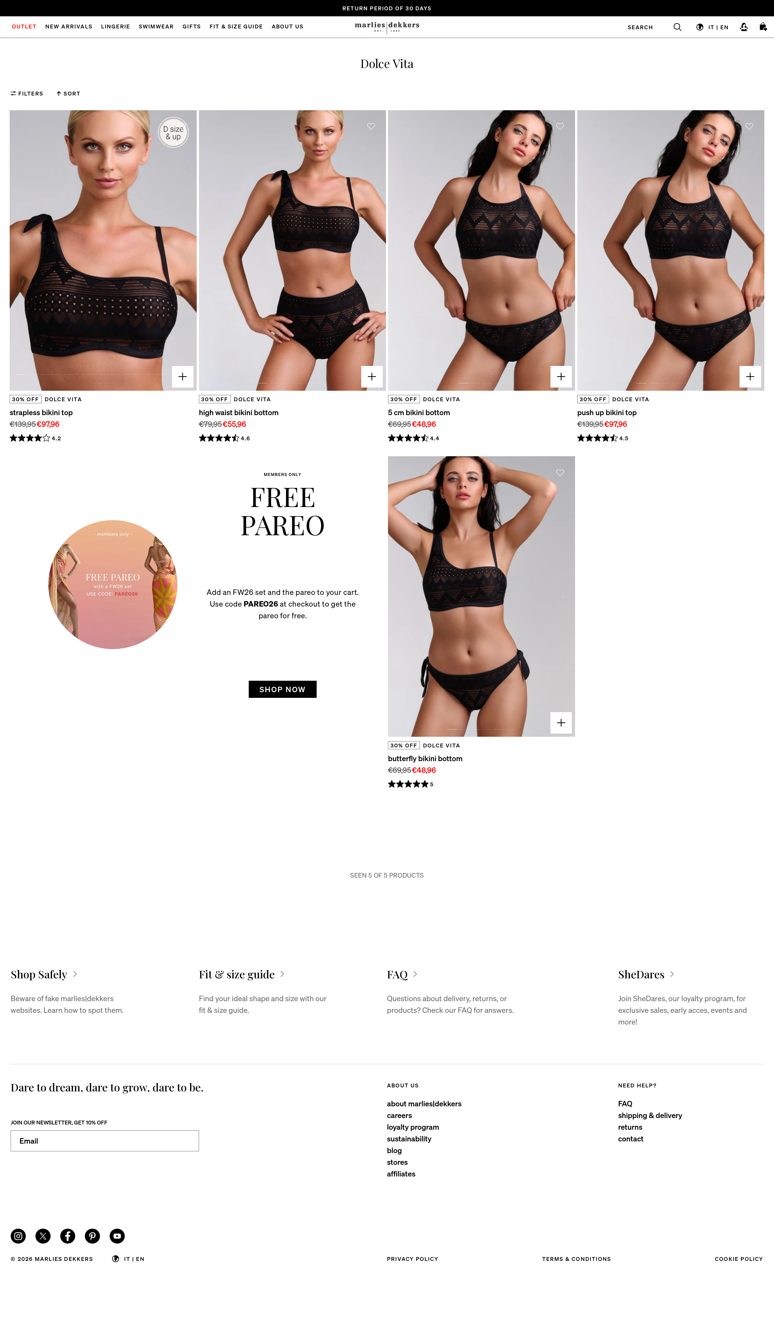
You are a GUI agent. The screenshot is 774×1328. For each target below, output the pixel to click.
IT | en (718, 27)
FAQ (625, 1103)
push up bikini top (607, 412)
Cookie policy (739, 1258)
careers (399, 1115)
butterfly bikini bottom (425, 758)
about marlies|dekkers (424, 1103)
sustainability (409, 1138)
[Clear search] (673, 27)
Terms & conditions (576, 1258)
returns (630, 1127)
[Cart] (764, 27)
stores (397, 1162)
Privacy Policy (412, 1258)
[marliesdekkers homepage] (387, 27)
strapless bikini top (41, 412)
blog (394, 1150)
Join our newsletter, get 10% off (59, 1122)
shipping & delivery (650, 1115)
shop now (283, 689)
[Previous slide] (22, 250)
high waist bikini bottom (239, 412)
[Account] (744, 27)
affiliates (401, 1173)
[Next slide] (184, 250)
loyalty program (413, 1127)
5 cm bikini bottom (419, 412)
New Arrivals (69, 27)
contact (631, 1138)
